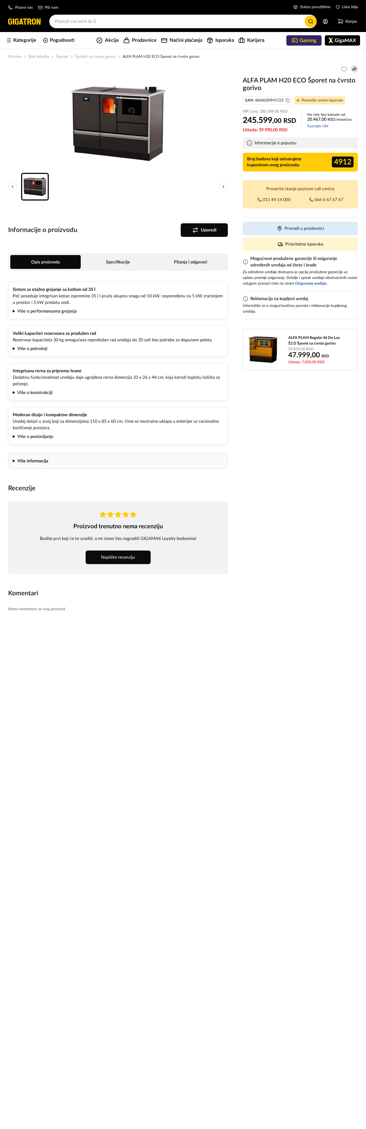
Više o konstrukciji (35, 392)
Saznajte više (317, 126)
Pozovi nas (24, 7)
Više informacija (32, 461)
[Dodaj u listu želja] (344, 68)
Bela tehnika (39, 57)
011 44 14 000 (276, 200)
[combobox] (183, 21)
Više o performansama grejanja (47, 311)
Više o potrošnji (32, 348)
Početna (15, 57)
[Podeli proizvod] (354, 68)
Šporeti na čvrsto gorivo (95, 57)
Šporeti (62, 57)
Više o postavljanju (35, 436)
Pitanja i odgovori (190, 262)
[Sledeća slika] (223, 186)
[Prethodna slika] (12, 186)
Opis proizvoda (45, 262)
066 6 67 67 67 (329, 200)
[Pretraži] (311, 21)
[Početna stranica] (24, 21)
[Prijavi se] (325, 21)
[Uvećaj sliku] (118, 123)
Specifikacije (118, 262)
